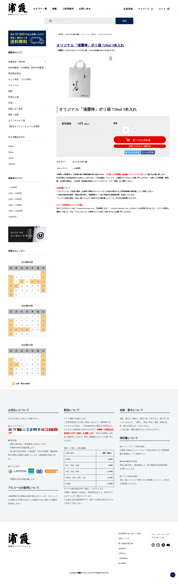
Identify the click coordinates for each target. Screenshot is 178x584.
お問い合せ (85, 9)
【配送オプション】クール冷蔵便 (23, 126)
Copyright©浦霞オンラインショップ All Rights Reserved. (89, 573)
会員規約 (122, 548)
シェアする (149, 152)
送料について (124, 538)
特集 (54, 9)
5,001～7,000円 (15, 205)
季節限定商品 (14, 73)
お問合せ (122, 553)
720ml (10, 158)
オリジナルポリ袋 (72, 34)
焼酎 (10, 91)
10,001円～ (13, 217)
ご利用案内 (68, 9)
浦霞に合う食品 (15, 109)
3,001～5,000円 (15, 199)
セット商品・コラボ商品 (19, 79)
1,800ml (11, 164)
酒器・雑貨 (13, 115)
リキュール (13, 85)
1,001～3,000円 (15, 193)
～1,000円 (76, 168)
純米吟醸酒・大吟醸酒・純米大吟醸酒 (26, 68)
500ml (10, 152)
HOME (60, 34)
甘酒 (10, 103)
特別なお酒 (13, 97)
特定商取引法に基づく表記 (129, 533)
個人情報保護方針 (125, 543)
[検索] (124, 21)
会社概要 (122, 563)
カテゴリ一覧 (40, 9)
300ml (10, 146)
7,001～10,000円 (15, 211)
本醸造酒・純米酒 (16, 62)
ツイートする (133, 152)
